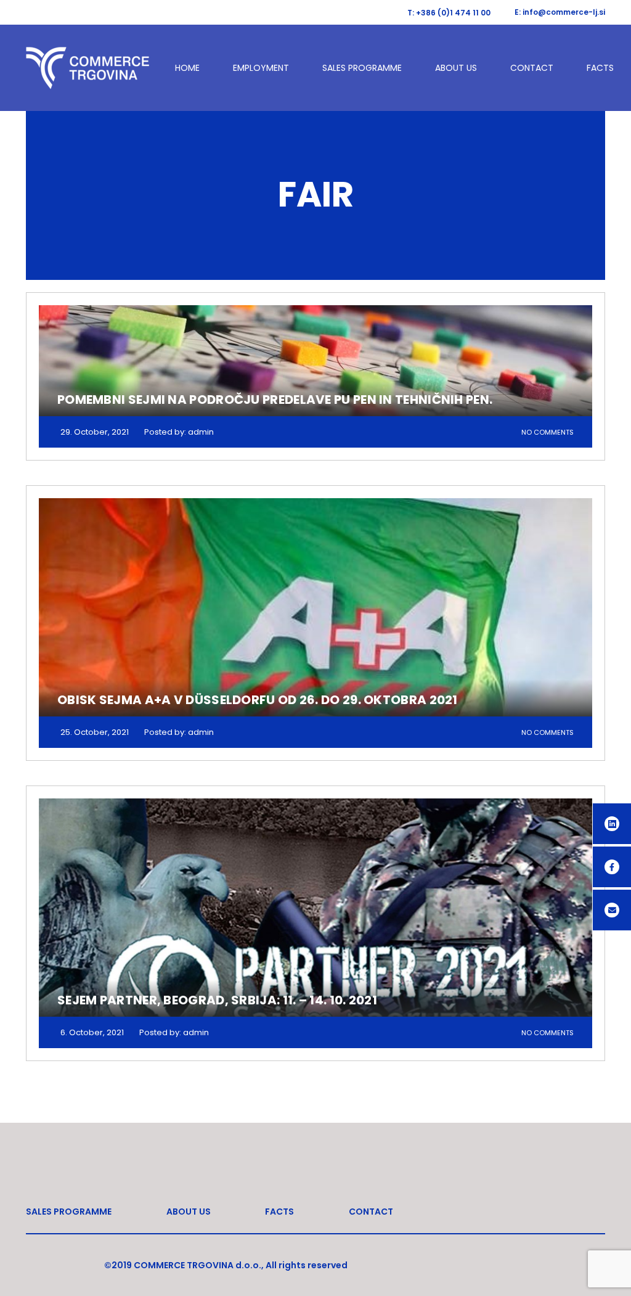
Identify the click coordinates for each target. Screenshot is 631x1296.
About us (456, 68)
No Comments (547, 432)
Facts (600, 68)
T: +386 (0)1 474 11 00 (449, 12)
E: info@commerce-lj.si (560, 12)
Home (187, 68)
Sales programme (362, 68)
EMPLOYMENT (261, 68)
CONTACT (531, 68)
